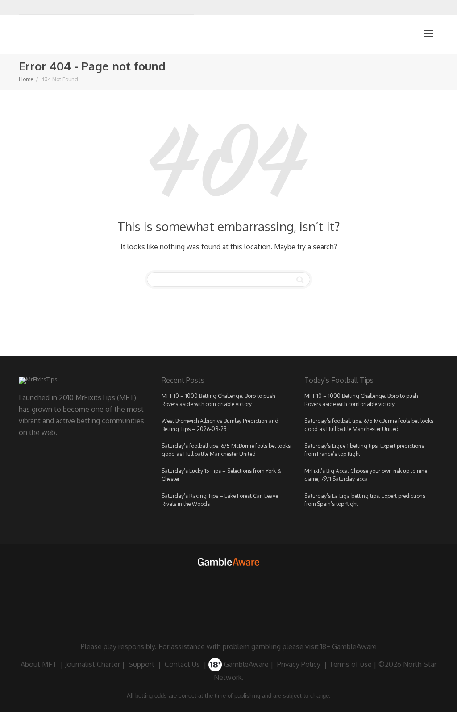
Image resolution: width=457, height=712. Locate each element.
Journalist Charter (92, 664)
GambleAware (245, 664)
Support (141, 664)
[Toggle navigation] (428, 33)
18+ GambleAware (348, 646)
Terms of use (350, 664)
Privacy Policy (298, 664)
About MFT (39, 664)
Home (26, 79)
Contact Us (182, 664)
